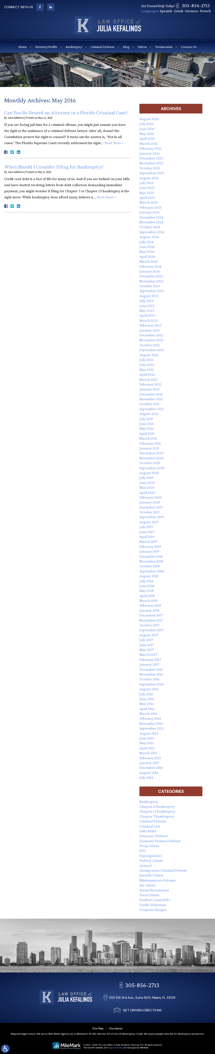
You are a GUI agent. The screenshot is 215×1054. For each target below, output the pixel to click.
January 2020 (149, 502)
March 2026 (148, 143)
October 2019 (149, 512)
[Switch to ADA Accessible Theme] (5, 1049)
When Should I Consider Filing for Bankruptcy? (54, 167)
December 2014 (151, 767)
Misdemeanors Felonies (157, 880)
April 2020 (147, 492)
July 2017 (146, 640)
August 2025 (149, 178)
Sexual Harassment (154, 890)
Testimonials (164, 47)
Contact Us (189, 47)
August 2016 (148, 689)
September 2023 (151, 291)
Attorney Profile (46, 47)
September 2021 (151, 409)
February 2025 (150, 207)
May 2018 (146, 591)
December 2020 (151, 453)
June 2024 (147, 247)
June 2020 (147, 483)
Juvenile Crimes (151, 875)
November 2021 (151, 399)
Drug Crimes (149, 846)
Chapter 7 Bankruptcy (156, 816)
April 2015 (147, 748)
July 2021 (146, 419)
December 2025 (151, 158)
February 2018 (150, 605)
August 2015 (148, 733)
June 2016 (146, 699)
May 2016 (146, 704)
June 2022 (146, 364)
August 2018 (148, 576)
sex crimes (147, 885)
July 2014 (146, 777)
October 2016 (149, 679)
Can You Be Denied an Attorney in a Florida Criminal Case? (65, 113)
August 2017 (148, 635)
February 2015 (150, 758)
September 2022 (151, 350)
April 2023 (147, 315)
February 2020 (150, 497)
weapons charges (152, 910)
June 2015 (146, 738)
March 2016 (148, 713)
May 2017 (146, 650)
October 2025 (149, 168)
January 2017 (149, 664)
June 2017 (146, 645)
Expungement (150, 856)
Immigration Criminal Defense (163, 870)
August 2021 (148, 414)
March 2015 (148, 753)
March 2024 (148, 261)
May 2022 (146, 370)
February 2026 (150, 148)
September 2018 (151, 571)
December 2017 (151, 615)
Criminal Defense (102, 47)
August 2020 (149, 473)
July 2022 (146, 360)
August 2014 (148, 773)
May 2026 (146, 134)
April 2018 (147, 596)
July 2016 (146, 694)
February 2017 (150, 659)
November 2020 (151, 458)
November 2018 (151, 561)
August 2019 (148, 522)
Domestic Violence (153, 836)
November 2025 (151, 163)
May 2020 (146, 487)
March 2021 (148, 438)
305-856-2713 (196, 5)
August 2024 (149, 237)
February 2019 (150, 546)
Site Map (98, 1028)
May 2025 (146, 193)
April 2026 (147, 138)
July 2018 (146, 581)
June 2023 (147, 306)
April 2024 (147, 256)
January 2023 (149, 330)
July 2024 (146, 242)
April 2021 (146, 433)
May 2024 (146, 251)
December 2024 (151, 217)
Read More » (113, 143)
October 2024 (149, 227)
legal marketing (115, 1047)
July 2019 (146, 527)
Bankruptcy (74, 47)
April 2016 (147, 709)
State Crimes (149, 895)
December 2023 (151, 276)
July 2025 (146, 183)
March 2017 (148, 654)
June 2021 (146, 424)
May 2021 (146, 428)
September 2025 (151, 173)
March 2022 (148, 379)
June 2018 (146, 586)
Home (22, 47)
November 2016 (151, 674)
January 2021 (149, 448)
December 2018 (151, 556)
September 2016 (151, 684)
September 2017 (151, 630)
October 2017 (149, 625)
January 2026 (149, 153)
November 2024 (151, 222)
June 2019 (146, 532)
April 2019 (147, 537)
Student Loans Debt (154, 900)
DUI (142, 850)
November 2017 (151, 620)
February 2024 (150, 266)
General (145, 865)
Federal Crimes (151, 860)
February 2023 (150, 325)
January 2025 (149, 212)
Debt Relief (147, 831)
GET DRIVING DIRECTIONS (142, 1010)
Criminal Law (149, 826)
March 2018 (148, 600)
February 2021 (150, 443)
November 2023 (151, 281)
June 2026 (147, 129)
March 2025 (148, 202)
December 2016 (151, 669)
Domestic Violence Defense (160, 841)
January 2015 (149, 763)
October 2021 (149, 404)
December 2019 (151, 507)
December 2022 (151, 335)
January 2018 (149, 610)
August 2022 (149, 355)
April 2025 (147, 197)
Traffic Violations (152, 905)
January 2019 (149, 551)
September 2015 (151, 728)
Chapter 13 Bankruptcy (157, 811)
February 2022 (150, 384)
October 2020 (149, 463)
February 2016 (150, 718)
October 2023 (149, 286)
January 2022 (149, 389)
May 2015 (146, 743)
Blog (126, 47)
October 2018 (149, 566)
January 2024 (149, 271)
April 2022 (147, 374)
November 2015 (151, 723)
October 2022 (149, 345)
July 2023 (146, 301)
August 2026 (149, 119)
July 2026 (146, 124)
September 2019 (151, 517)
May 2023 (146, 310)
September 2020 (151, 468)
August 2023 (149, 296)
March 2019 (148, 541)
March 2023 (148, 320)
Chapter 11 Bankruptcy (157, 806)
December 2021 (151, 394)
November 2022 (151, 340)
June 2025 (147, 188)
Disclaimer (116, 1028)
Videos (142, 47)
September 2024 (151, 232)
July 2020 (146, 478)
